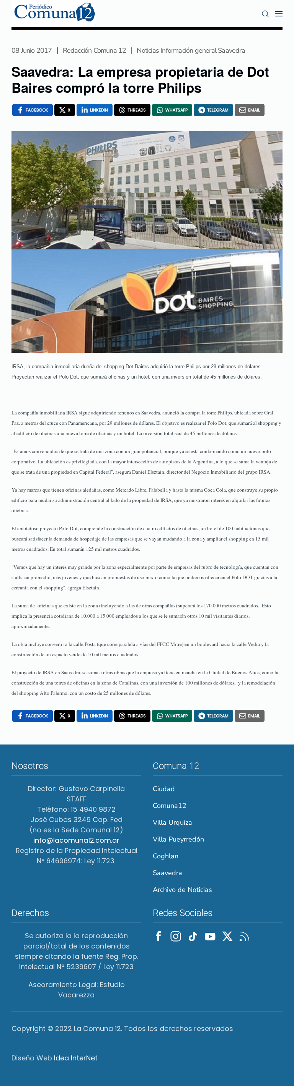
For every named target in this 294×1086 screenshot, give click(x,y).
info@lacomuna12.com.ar (76, 840)
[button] (265, 13)
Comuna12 (169, 805)
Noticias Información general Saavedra (191, 50)
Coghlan (165, 856)
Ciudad (164, 788)
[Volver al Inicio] (53, 13)
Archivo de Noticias (182, 889)
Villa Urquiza (172, 822)
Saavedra (167, 872)
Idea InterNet (76, 1058)
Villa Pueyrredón (178, 839)
